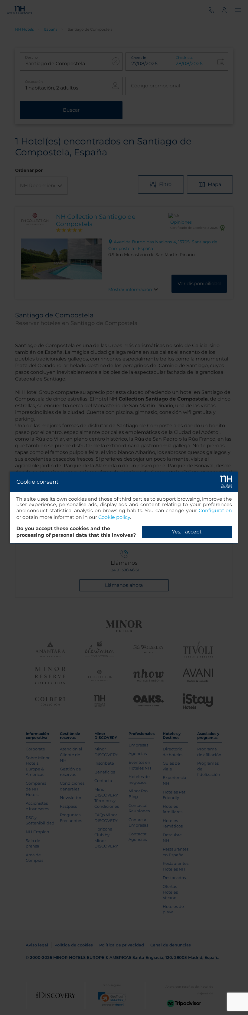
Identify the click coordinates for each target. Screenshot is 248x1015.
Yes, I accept (187, 532)
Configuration (215, 510)
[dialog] (124, 507)
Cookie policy (114, 517)
